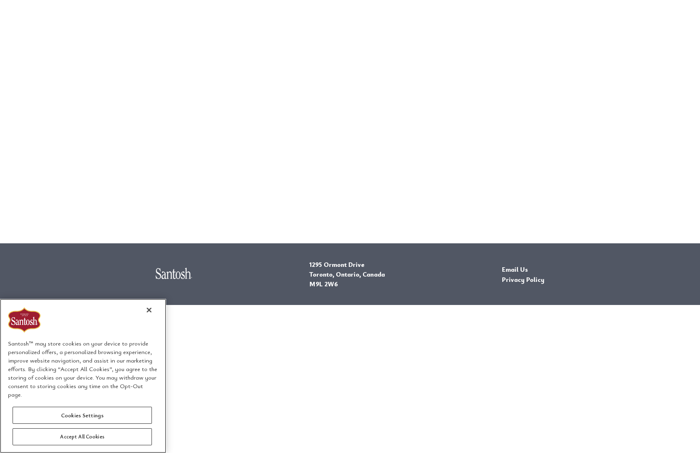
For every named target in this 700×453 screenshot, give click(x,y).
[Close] (149, 310)
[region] (83, 376)
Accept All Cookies (82, 436)
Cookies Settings (82, 415)
